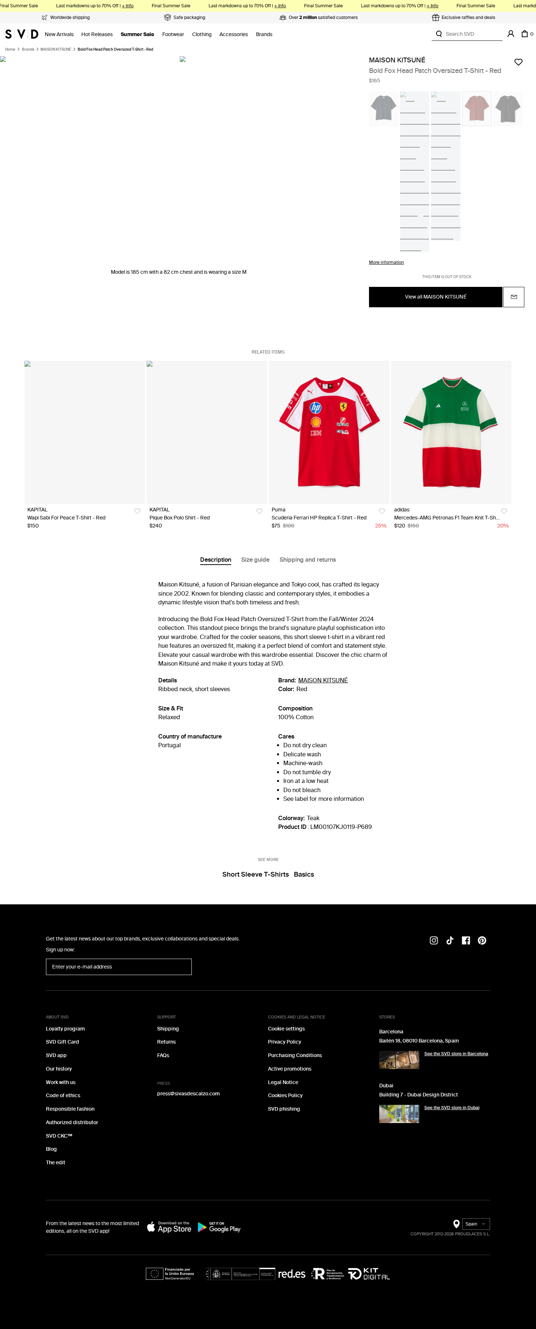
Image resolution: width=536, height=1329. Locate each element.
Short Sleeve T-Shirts (255, 874)
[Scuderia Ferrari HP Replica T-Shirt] (329, 432)
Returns (166, 1042)
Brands (264, 34)
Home (10, 49)
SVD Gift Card (62, 1042)
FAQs (163, 1055)
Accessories (234, 34)
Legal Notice (283, 1082)
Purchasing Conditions (295, 1055)
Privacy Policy (284, 1042)
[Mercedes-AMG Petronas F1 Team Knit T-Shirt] (451, 432)
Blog (51, 1149)
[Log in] (510, 33)
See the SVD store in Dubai (451, 1107)
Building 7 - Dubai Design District (418, 1095)
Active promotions (289, 1069)
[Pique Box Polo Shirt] (207, 432)
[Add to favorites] (518, 62)
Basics (304, 874)
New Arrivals (59, 34)
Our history (59, 1069)
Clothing (201, 34)
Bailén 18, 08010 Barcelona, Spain (419, 1041)
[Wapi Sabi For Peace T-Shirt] (84, 432)
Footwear (173, 34)
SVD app (56, 1055)
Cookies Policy (285, 1095)
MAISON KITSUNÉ (55, 49)
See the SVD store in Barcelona (456, 1053)
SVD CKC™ (59, 1136)
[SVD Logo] (21, 34)
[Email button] (513, 297)
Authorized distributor (72, 1122)
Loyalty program (65, 1029)
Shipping (168, 1029)
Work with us (60, 1082)
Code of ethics (63, 1095)
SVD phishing (284, 1109)
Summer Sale (137, 34)
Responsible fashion (70, 1109)
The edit (55, 1163)
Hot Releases (97, 34)
